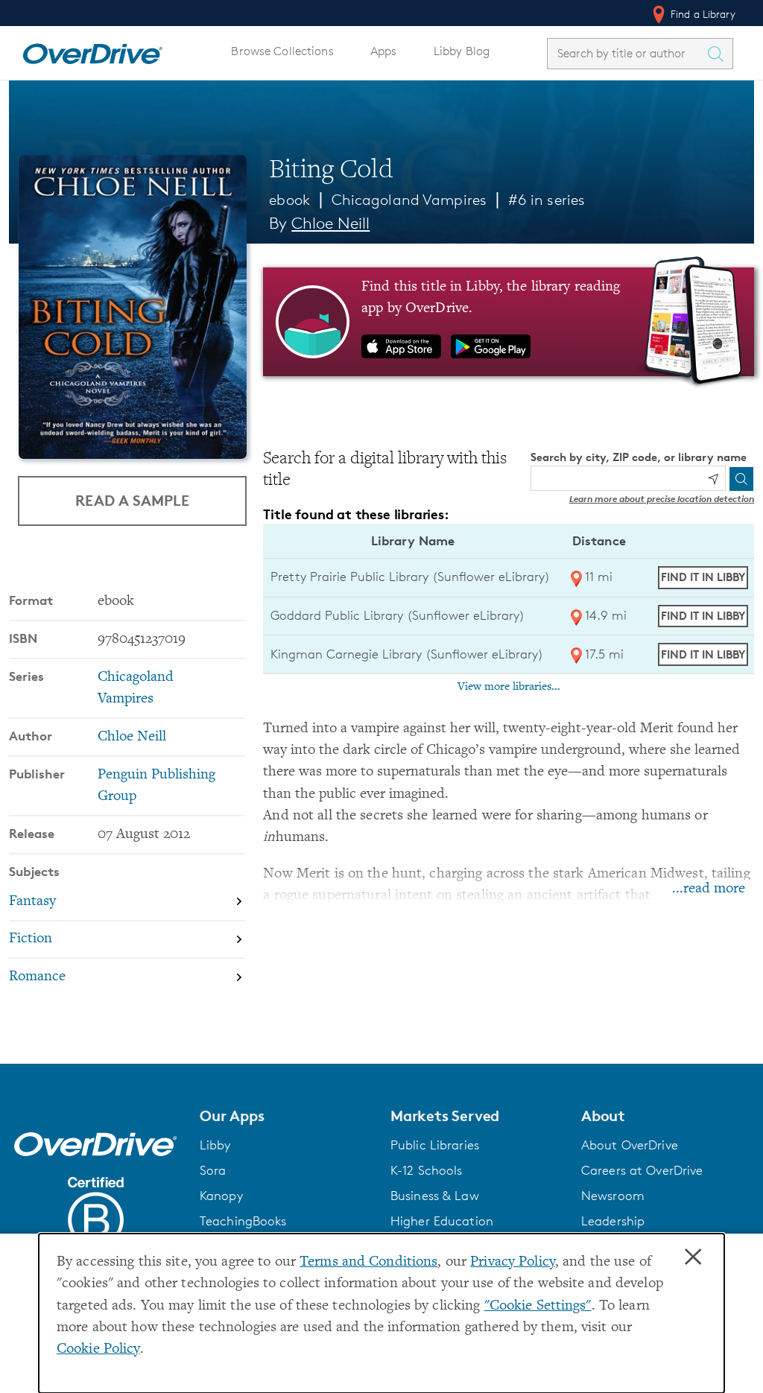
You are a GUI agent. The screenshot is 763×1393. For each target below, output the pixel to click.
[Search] (741, 479)
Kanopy (221, 1195)
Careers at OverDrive (642, 1170)
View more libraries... (509, 687)
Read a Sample (132, 500)
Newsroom (613, 1195)
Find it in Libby (703, 577)
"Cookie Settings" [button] (538, 1306)
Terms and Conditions (368, 1262)
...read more (708, 889)
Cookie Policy (98, 1349)
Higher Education (441, 1220)
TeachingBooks (243, 1220)
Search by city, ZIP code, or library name (639, 457)
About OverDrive (629, 1144)
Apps (383, 51)
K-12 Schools (426, 1170)
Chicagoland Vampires (409, 200)
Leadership (613, 1220)
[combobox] (627, 53)
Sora (213, 1170)
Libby (215, 1144)
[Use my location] (713, 479)
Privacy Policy (512, 1262)
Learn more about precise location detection (661, 498)
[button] (286, 1116)
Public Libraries (434, 1144)
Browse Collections (282, 51)
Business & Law (434, 1195)
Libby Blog (462, 51)
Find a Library (701, 13)
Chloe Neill (330, 223)
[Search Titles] (719, 54)
